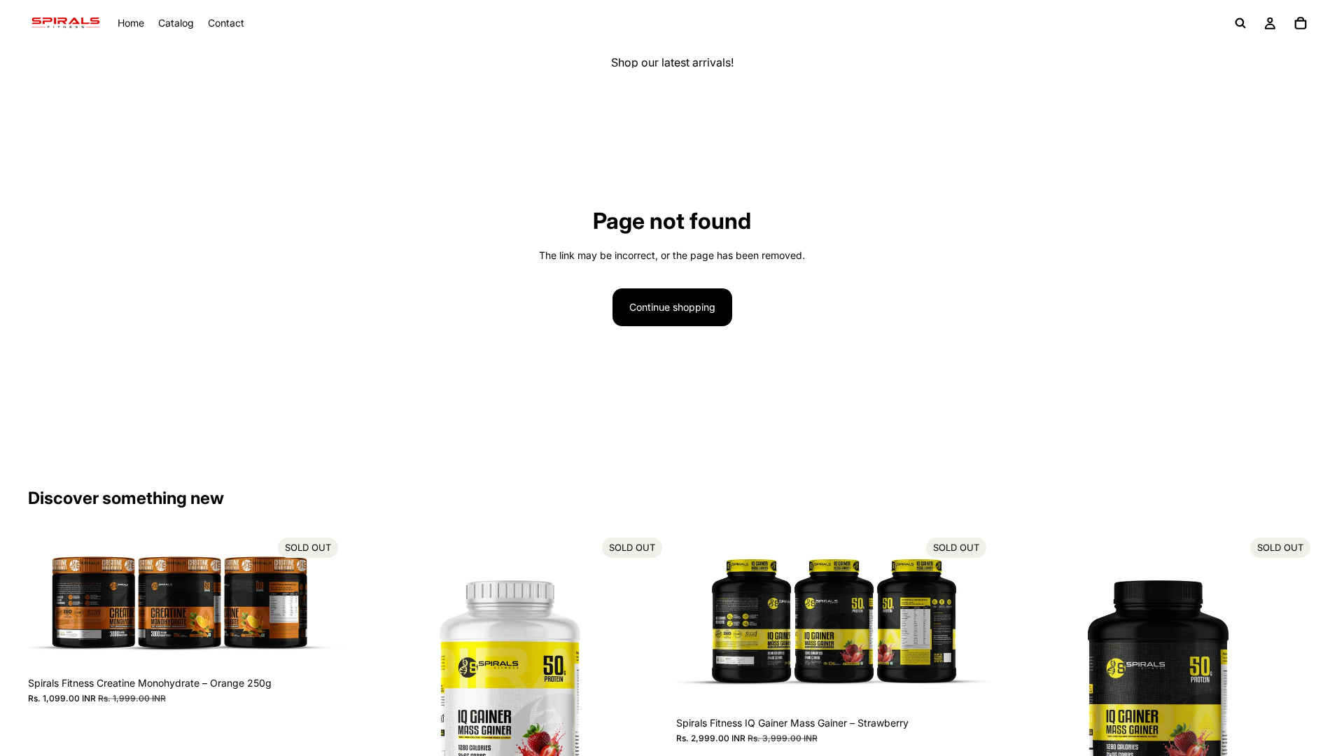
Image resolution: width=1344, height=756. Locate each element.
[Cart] (1300, 23)
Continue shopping (672, 307)
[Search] (1240, 23)
